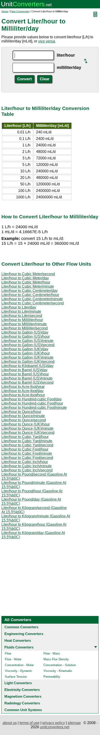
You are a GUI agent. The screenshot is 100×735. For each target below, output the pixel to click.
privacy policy (53, 723)
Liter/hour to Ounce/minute (23, 416)
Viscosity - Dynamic (18, 671)
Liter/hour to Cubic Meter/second (28, 274)
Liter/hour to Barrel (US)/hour (25, 374)
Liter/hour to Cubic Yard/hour (25, 437)
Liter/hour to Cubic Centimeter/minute (32, 299)
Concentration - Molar (19, 665)
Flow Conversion (19, 11)
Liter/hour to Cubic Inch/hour (24, 462)
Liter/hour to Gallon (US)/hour (25, 336)
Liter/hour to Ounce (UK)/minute (27, 428)
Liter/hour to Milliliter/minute (24, 324)
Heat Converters (17, 640)
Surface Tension (16, 676)
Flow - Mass (51, 653)
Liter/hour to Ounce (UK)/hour (25, 424)
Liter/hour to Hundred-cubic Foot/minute (34, 407)
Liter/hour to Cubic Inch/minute (26, 466)
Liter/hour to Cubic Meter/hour (25, 282)
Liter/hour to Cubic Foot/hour (24, 449)
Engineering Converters (23, 634)
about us (10, 723)
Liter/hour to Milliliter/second (24, 328)
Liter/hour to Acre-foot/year (23, 387)
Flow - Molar (13, 659)
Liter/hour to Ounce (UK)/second (27, 433)
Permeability (51, 676)
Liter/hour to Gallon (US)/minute (27, 341)
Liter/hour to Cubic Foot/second (27, 458)
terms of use (30, 723)
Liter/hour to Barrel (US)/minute (27, 378)
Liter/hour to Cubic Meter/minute (27, 286)
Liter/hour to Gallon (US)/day (24, 332)
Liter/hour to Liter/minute (21, 311)
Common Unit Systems (23, 710)
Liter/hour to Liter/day (18, 307)
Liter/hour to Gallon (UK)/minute (27, 357)
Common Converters (21, 627)
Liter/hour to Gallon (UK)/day (24, 349)
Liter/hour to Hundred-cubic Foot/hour (32, 403)
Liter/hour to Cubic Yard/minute (26, 441)
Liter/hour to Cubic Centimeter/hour (30, 295)
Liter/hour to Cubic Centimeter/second (32, 303)
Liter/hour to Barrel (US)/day (24, 370)
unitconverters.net (54, 727)
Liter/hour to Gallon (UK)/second (27, 362)
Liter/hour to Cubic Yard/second (27, 445)
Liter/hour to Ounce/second (23, 420)
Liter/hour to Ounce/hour (21, 412)
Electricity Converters (22, 690)
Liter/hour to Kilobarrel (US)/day (27, 366)
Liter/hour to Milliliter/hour (22, 320)
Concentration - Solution (59, 665)
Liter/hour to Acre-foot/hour (23, 395)
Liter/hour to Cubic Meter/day (25, 278)
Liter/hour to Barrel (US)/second (27, 382)
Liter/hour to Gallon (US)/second (27, 345)
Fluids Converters (18, 647)
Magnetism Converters (22, 696)
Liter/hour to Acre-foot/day (22, 391)
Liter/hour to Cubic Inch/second (27, 470)
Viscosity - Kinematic (57, 671)
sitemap (74, 723)
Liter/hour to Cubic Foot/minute (26, 453)
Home (4, 11)
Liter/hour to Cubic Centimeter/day (29, 291)
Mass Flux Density (56, 659)
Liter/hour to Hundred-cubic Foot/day (31, 399)
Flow (8, 653)
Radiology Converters (22, 703)
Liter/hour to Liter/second (21, 316)
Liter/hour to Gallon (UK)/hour (25, 353)
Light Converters (18, 683)
